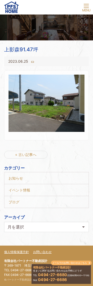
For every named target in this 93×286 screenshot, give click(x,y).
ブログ (14, 202)
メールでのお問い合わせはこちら (69, 262)
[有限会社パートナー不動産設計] (46, 8)
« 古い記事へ (25, 154)
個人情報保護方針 (16, 252)
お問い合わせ (42, 252)
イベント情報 (19, 190)
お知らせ (16, 178)
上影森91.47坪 (21, 49)
